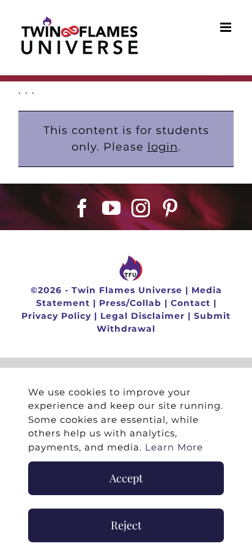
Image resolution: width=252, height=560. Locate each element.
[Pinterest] (170, 208)
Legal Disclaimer (142, 315)
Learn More (174, 447)
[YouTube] (111, 208)
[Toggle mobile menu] (227, 27)
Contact (190, 302)
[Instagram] (141, 208)
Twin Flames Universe (127, 290)
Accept (126, 478)
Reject (126, 525)
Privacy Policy (56, 315)
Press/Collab (130, 302)
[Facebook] (82, 208)
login (162, 147)
